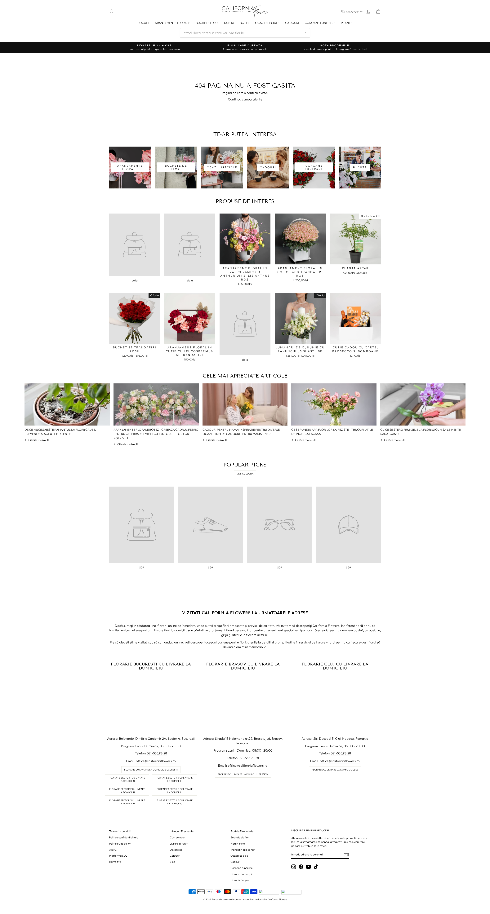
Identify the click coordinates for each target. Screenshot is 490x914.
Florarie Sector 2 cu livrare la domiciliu (127, 791)
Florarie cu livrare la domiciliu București (151, 769)
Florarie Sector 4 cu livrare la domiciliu (175, 779)
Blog (172, 861)
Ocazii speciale (267, 23)
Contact (175, 855)
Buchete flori (207, 23)
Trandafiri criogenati (242, 849)
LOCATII (143, 23)
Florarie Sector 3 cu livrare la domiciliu (127, 802)
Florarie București (241, 874)
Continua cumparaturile (245, 99)
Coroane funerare (241, 868)
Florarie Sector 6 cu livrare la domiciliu (175, 802)
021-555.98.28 (354, 12)
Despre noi (176, 849)
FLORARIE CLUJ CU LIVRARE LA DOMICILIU (335, 666)
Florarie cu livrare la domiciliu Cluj (335, 769)
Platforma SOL (118, 855)
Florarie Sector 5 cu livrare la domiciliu (175, 791)
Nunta (229, 23)
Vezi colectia (245, 473)
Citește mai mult (38, 440)
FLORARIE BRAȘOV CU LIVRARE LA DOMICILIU (243, 666)
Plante (346, 23)
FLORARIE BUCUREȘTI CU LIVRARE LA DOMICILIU (151, 666)
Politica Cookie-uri (120, 843)
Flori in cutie (237, 843)
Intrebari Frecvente (182, 831)
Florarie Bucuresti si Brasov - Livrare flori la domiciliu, (239, 899)
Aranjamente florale (172, 23)
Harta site (115, 861)
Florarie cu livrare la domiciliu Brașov (243, 774)
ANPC (113, 849)
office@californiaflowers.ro (156, 761)
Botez (244, 23)
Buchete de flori (239, 837)
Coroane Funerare (320, 23)
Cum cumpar (177, 837)
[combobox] (245, 33)
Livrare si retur (179, 843)
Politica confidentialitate (123, 837)
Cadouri (292, 23)
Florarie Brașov (239, 880)
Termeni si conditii (120, 831)
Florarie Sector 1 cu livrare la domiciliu (127, 779)
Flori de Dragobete (241, 831)
